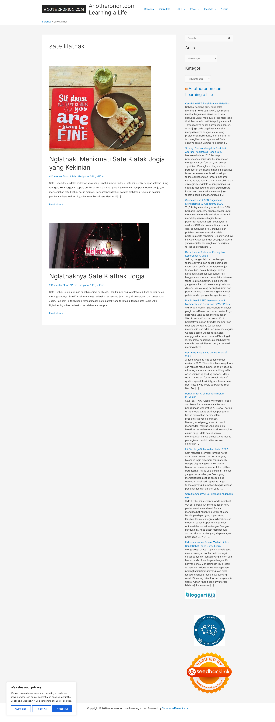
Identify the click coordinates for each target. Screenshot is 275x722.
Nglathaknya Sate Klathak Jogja (97, 276)
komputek (164, 9)
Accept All (62, 708)
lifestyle (208, 9)
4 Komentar (55, 176)
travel (193, 9)
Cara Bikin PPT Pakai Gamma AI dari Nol (207, 103)
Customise (20, 708)
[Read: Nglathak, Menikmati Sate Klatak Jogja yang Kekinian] (100, 108)
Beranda (149, 9)
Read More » (56, 205)
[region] (41, 699)
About (224, 9)
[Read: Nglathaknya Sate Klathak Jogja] (99, 245)
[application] (171, 9)
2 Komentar (55, 285)
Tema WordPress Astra (175, 708)
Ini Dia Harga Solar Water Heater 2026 (206, 449)
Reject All (41, 708)
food (66, 176)
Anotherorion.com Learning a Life (112, 9)
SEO (179, 9)
